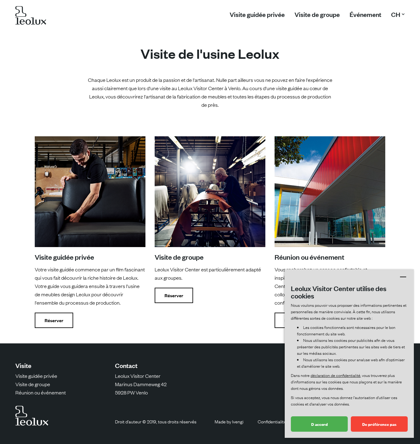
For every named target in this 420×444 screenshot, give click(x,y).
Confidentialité (272, 421)
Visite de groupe (317, 14)
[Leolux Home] (34, 416)
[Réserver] (90, 191)
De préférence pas (379, 424)
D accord (319, 424)
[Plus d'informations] (330, 191)
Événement (365, 14)
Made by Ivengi (229, 421)
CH (395, 14)
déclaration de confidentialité (335, 375)
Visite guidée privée (257, 14)
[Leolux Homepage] (30, 16)
